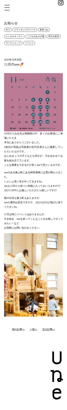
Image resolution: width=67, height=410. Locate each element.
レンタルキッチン (14, 36)
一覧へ (33, 329)
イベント (29, 43)
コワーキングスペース (25, 30)
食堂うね (44, 30)
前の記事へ (18, 329)
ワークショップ (13, 43)
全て (8, 30)
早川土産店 (53, 36)
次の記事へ (48, 329)
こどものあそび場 (35, 36)
